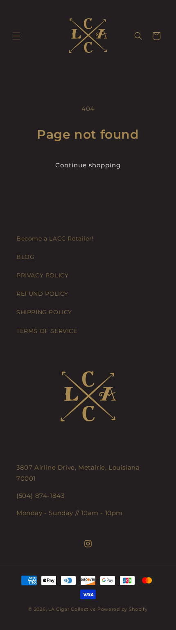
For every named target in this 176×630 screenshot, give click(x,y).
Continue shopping (88, 165)
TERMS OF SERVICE (46, 331)
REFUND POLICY (42, 293)
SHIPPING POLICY (44, 312)
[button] (16, 36)
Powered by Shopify (122, 609)
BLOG (25, 257)
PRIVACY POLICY (42, 275)
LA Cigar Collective (72, 609)
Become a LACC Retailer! (55, 238)
